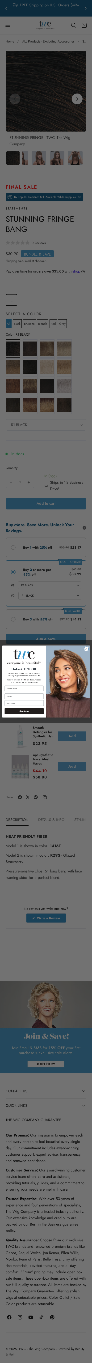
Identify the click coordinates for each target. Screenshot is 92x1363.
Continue (24, 711)
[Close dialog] (86, 649)
